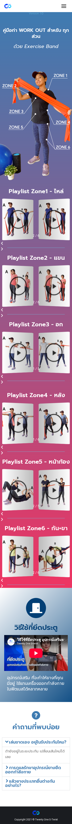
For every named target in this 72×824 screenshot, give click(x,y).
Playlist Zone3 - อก (36, 324)
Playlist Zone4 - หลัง (36, 395)
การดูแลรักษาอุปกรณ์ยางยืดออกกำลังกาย (33, 770)
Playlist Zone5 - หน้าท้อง (36, 461)
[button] (36, 243)
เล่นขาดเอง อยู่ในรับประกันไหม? (37, 742)
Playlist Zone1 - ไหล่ (36, 191)
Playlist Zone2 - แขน (36, 257)
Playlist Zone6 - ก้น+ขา (36, 528)
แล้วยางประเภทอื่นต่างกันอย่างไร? (30, 783)
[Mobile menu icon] (64, 6)
